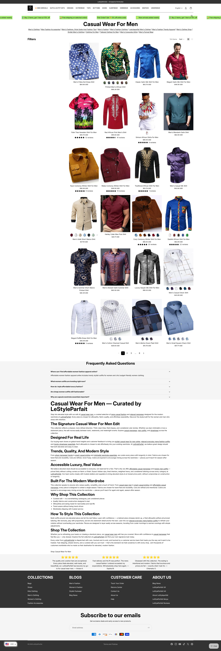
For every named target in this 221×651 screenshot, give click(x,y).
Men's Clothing (34, 29)
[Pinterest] (192, 644)
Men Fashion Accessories (50, 29)
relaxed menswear (137, 414)
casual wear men (87, 414)
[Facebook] (171, 644)
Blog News (73, 595)
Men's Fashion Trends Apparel (163, 29)
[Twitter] (188, 644)
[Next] (144, 353)
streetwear (155, 430)
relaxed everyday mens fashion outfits (155, 441)
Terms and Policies (110, 644)
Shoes (30, 587)
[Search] (191, 15)
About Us (114, 595)
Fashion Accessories (35, 603)
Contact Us (115, 591)
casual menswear (130, 430)
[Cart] (190, 8)
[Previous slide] (72, 61)
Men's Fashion (103, 29)
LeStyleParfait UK (159, 587)
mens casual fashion (118, 414)
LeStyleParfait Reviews (161, 603)
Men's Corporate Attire (129, 32)
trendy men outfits (161, 469)
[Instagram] (175, 644)
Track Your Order (117, 583)
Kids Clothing (33, 591)
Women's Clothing (34, 599)
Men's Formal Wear (146, 32)
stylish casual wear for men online (127, 441)
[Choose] (95, 76)
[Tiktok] (184, 644)
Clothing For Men (92, 32)
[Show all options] (97, 235)
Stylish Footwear (75, 591)
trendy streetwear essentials (64, 444)
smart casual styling (82, 455)
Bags (29, 583)
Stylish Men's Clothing (76, 32)
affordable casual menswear (140, 469)
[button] (181, 39)
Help (112, 599)
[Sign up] (148, 627)
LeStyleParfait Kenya (160, 599)
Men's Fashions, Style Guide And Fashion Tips (79, 29)
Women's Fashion (75, 587)
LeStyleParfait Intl (159, 591)
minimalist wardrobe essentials (105, 455)
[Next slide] (95, 61)
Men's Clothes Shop (184, 29)
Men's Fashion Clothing (119, 29)
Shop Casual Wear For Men (61, 552)
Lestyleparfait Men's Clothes (140, 29)
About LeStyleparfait (160, 595)
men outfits (142, 430)
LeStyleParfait (65, 417)
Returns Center (116, 587)
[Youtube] (179, 644)
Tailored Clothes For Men (109, 32)
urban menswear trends (64, 455)
